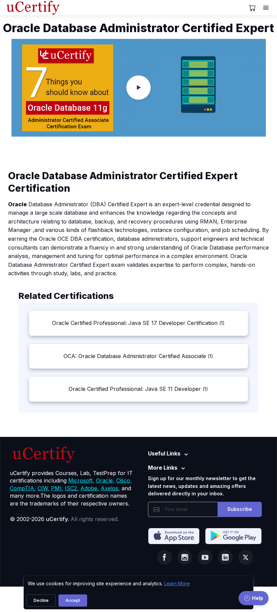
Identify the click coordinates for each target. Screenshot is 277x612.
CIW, (43, 488)
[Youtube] (205, 557)
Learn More (177, 583)
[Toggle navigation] (266, 8)
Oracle (17, 204)
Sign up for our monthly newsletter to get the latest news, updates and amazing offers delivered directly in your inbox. (202, 485)
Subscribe (239, 509)
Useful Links (164, 453)
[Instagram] (184, 557)
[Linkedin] (225, 557)
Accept (73, 600)
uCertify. (57, 519)
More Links (162, 467)
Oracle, (105, 480)
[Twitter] (245, 557)
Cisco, (124, 480)
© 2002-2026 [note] (64, 519)
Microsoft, (81, 480)
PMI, (57, 488)
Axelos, (110, 488)
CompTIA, (23, 488)
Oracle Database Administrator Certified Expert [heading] (138, 28)
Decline (41, 600)
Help (257, 598)
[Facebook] (164, 557)
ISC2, (72, 488)
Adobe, (89, 488)
